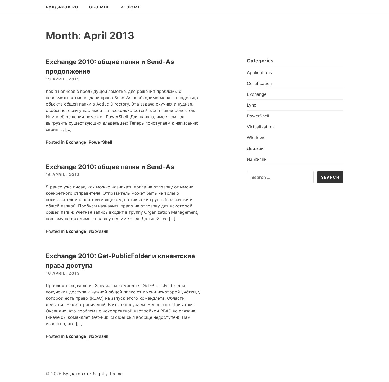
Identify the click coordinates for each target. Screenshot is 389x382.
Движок (255, 148)
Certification (259, 83)
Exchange (76, 142)
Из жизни (98, 231)
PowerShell (100, 142)
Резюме (131, 7)
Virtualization (260, 126)
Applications (259, 72)
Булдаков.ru (62, 7)
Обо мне (99, 7)
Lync (251, 105)
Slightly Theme (108, 373)
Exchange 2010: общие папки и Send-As (110, 167)
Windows (256, 137)
